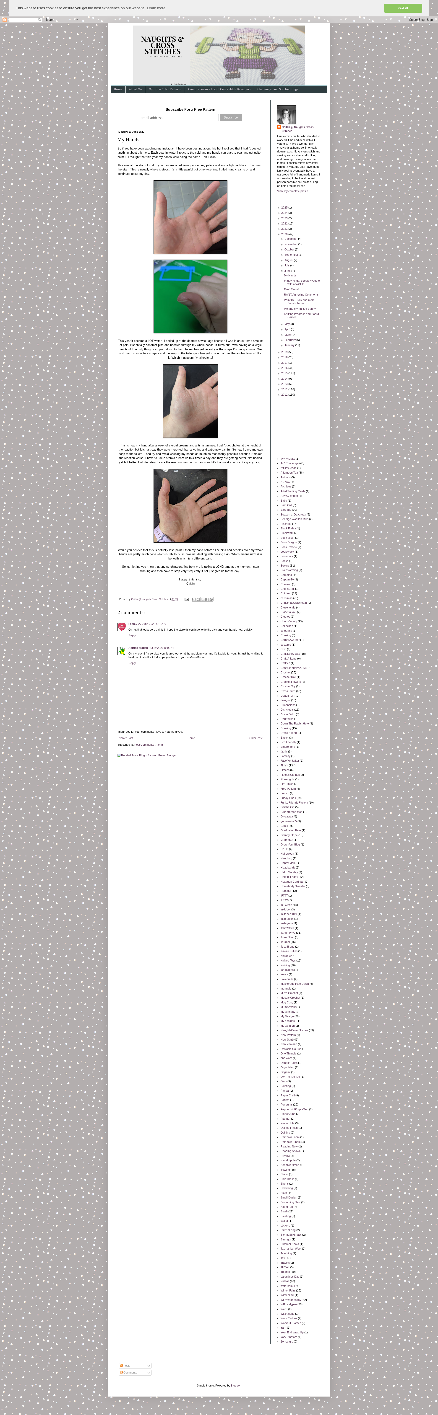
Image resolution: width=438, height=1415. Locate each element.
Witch (284, 1309)
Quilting (285, 1132)
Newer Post (126, 738)
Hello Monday (289, 872)
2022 (284, 223)
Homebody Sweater (293, 886)
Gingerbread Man (291, 812)
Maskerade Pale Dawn (295, 983)
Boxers (285, 565)
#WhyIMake (288, 458)
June (287, 271)
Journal (285, 942)
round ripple (288, 1160)
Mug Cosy (287, 1002)
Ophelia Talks (289, 1062)
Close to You (288, 612)
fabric (284, 751)
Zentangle (287, 1341)
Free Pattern (288, 788)
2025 (284, 207)
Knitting (285, 965)
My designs (288, 1021)
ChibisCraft (288, 588)
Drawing (286, 728)
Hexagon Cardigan (292, 881)
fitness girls (288, 779)
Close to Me (288, 607)
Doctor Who (288, 714)
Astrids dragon (138, 648)
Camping (286, 575)
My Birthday (288, 1011)
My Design (287, 1016)
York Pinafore (289, 1337)
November (291, 244)
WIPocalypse (289, 1304)
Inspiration (287, 918)
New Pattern (288, 1035)
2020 (284, 234)
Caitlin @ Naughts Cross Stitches (298, 129)
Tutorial (285, 1271)
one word (286, 1058)
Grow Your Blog (290, 844)
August (289, 260)
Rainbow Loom (290, 1137)
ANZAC (285, 482)
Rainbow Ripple (291, 1142)
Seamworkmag (290, 1165)
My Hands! (290, 275)
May (287, 324)
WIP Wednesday (291, 1300)
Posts (126, 1365)
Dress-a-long (289, 733)
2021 (284, 228)
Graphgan (287, 839)
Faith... (132, 624)
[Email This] (194, 599)
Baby (284, 500)
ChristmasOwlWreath (294, 602)
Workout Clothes (291, 1323)
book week (287, 551)
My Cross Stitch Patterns (165, 89)
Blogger (235, 1385)
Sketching (287, 1188)
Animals (286, 477)
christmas (286, 598)
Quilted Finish (289, 1127)
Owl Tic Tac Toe (290, 1076)
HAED (284, 849)
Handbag (286, 858)
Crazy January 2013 (293, 668)
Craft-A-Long (289, 658)
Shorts (285, 1183)
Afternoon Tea (289, 472)
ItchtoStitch (287, 928)
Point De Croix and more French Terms (299, 302)
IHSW (284, 900)
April (287, 329)
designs (285, 700)
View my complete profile (292, 191)
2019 (284, 352)
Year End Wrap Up (292, 1332)
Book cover (288, 537)
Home (118, 89)
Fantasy (285, 756)
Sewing (285, 1169)
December (291, 238)
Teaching (286, 1253)
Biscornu (286, 524)
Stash (284, 1211)
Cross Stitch (288, 691)
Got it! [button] (403, 8)
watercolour (288, 1286)
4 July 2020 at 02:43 (161, 648)
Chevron (286, 584)
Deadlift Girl (288, 695)
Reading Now (289, 1146)
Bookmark (287, 556)
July (287, 265)
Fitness (285, 770)
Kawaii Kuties (289, 951)
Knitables (286, 956)
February (290, 340)
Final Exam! (291, 289)
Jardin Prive (288, 932)
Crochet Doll (288, 677)
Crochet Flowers (291, 681)
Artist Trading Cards (293, 491)
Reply (132, 635)
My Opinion (288, 1025)
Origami (285, 1072)
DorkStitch (287, 719)
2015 (284, 373)
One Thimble (289, 1053)
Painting (286, 1086)
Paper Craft (288, 1095)
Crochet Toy (288, 686)
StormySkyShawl (291, 1234)
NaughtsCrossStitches (294, 1030)
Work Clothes (289, 1318)
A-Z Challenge (290, 463)
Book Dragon (289, 542)
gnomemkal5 (289, 821)
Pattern (285, 1100)
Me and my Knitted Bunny (300, 308)
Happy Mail (288, 863)
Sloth (284, 1193)
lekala (284, 974)
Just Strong (288, 946)
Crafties (285, 663)
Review (285, 1155)
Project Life (288, 1123)
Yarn (283, 1327)
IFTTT (284, 895)
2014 (284, 378)
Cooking (286, 635)
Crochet (285, 672)
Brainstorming (289, 570)
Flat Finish (287, 784)
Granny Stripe (289, 835)
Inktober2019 (289, 914)
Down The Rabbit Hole (295, 723)
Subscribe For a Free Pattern (190, 109)
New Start (287, 1039)
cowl (283, 649)
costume (286, 644)
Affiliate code (289, 468)
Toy (283, 1258)
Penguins (286, 1104)
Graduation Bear (291, 830)
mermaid (286, 988)
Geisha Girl (288, 807)
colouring (286, 630)
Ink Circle (286, 905)
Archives (286, 486)
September (291, 254)
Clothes (285, 616)
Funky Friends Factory (294, 802)
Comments (130, 1372)
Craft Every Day (290, 653)
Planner (285, 1118)
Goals (284, 825)
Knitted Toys (288, 960)
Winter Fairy (288, 1290)
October (289, 249)
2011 (284, 394)
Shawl (284, 1174)
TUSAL (285, 1267)
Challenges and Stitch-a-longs (277, 89)
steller (284, 1220)
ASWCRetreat (289, 495)
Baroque (286, 509)
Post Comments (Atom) (148, 744)
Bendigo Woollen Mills (294, 519)
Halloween (287, 853)
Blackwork (287, 533)
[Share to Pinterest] (211, 599)
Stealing (286, 1216)
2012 (284, 389)
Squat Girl (287, 1207)
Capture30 (287, 579)
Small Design (289, 1197)
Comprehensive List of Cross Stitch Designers (219, 89)
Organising (287, 1067)
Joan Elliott (287, 937)
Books (284, 561)
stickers (285, 1225)
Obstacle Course (291, 1049)
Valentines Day (290, 1276)
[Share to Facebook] (207, 599)
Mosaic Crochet (290, 997)
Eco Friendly (288, 742)
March (288, 334)
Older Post (255, 738)
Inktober (286, 909)
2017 (284, 362)
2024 (284, 212)
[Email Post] (186, 599)
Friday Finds (288, 798)
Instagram (287, 923)
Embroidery (288, 746)
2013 (284, 384)
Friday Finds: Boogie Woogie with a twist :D (302, 282)
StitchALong (288, 1230)
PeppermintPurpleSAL (294, 1109)
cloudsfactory (289, 621)
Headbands (288, 867)
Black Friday (288, 528)
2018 (284, 357)
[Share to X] (202, 599)
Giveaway (287, 816)
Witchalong (288, 1313)
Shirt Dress (287, 1179)
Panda (285, 1090)
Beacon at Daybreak (293, 514)
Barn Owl (286, 505)
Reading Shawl (290, 1151)
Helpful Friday (289, 877)
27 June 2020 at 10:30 (152, 624)
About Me (135, 89)
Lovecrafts (287, 979)
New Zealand (289, 1044)
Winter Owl (287, 1295)
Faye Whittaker (290, 760)
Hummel (286, 890)
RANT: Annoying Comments (301, 294)
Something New (290, 1202)
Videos (285, 1281)
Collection (287, 626)
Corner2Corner (290, 640)
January (289, 345)
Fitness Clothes (290, 774)
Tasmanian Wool (291, 1248)
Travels (285, 1262)
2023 (284, 218)
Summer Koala (290, 1244)
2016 (284, 368)
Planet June (288, 1114)
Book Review (289, 547)
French (285, 793)
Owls (284, 1081)
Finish (284, 765)
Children (286, 593)
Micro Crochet (289, 993)
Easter (285, 737)
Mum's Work (288, 1007)
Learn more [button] (156, 8)
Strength (286, 1239)
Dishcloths (287, 709)
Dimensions (288, 705)
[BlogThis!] (198, 599)
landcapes (287, 970)
